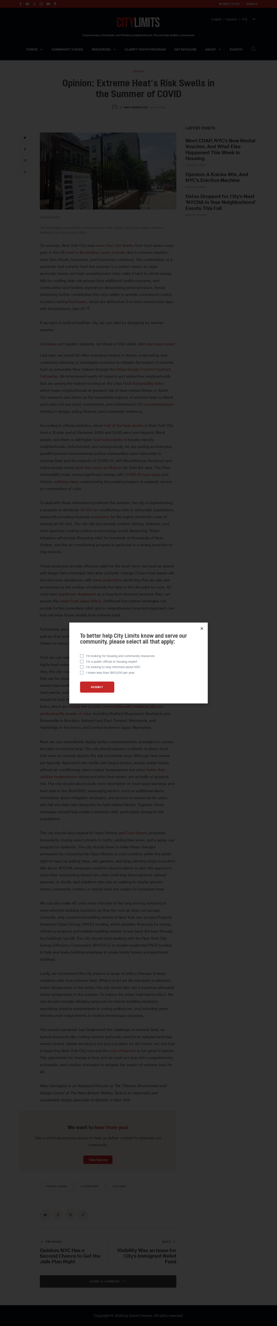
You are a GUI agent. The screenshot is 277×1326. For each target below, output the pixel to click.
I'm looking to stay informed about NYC (113, 667)
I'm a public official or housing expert (111, 661)
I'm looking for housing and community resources (120, 656)
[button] (201, 628)
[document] (138, 663)
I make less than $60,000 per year (110, 672)
